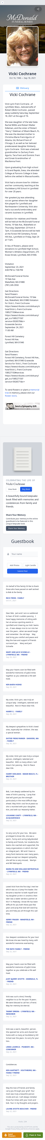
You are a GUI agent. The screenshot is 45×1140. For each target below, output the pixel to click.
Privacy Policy (15, 1129)
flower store (11, 395)
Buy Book (26, 489)
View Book (12, 489)
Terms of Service (29, 1129)
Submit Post (23, 571)
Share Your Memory (16, 528)
